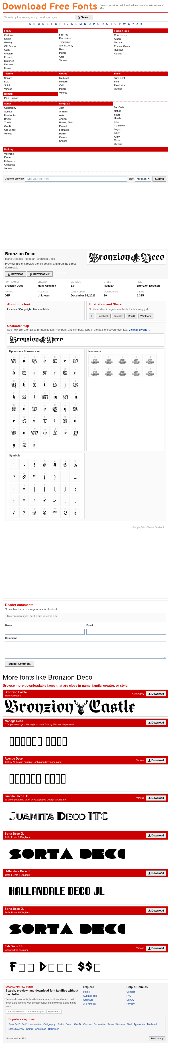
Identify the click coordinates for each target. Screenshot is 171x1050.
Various (63, 60)
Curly (7, 49)
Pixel (129, 1024)
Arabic (117, 39)
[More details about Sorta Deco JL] (85, 853)
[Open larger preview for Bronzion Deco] (126, 257)
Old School (10, 46)
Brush (7, 119)
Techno (8, 73)
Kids (116, 122)
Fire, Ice (63, 34)
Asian (62, 115)
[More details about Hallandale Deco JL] (85, 890)
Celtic (62, 85)
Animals (63, 111)
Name (8, 625)
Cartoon (8, 35)
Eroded (8, 57)
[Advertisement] (85, 216)
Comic (7, 39)
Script (7, 103)
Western (8, 53)
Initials (62, 53)
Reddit (131, 316)
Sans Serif (14, 1024)
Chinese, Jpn (121, 35)
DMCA (130, 999)
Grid (61, 56)
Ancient (63, 119)
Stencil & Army (16, 1029)
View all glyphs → (140, 329)
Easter (7, 157)
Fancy (7, 31)
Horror (7, 68)
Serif (116, 81)
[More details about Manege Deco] (85, 740)
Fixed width (120, 85)
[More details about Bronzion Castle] (85, 707)
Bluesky (118, 316)
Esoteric (63, 126)
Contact (130, 991)
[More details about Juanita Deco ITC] (85, 815)
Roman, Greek (122, 46)
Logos (117, 129)
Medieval (64, 78)
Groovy (8, 42)
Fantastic (64, 129)
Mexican (118, 42)
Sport (117, 114)
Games (63, 137)
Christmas (9, 164)
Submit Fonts (90, 995)
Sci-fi (7, 85)
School (8, 111)
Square (8, 78)
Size (131, 178)
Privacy (130, 1003)
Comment (11, 638)
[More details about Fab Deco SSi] (85, 966)
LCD (6, 81)
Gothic (63, 73)
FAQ (128, 995)
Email (89, 625)
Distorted (9, 61)
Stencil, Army (66, 45)
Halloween (9, 161)
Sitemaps (88, 999)
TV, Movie (119, 125)
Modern (63, 81)
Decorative (65, 38)
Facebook (103, 316)
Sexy (117, 133)
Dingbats (64, 103)
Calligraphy (10, 107)
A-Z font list (89, 1003)
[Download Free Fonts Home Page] (50, 6)
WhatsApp (145, 316)
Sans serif (119, 78)
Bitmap (8, 93)
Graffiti (7, 126)
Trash (7, 122)
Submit (159, 178)
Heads (117, 118)
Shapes (63, 141)
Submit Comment (19, 663)
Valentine (9, 153)
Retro (62, 49)
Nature (117, 111)
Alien (61, 107)
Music (117, 140)
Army (117, 136)
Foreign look (121, 31)
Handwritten (10, 115)
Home (86, 991)
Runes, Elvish (66, 122)
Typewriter (65, 42)
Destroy (8, 64)
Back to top (157, 1038)
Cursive (87, 1024)
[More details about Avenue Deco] (85, 778)
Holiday (8, 149)
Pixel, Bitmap (11, 98)
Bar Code (119, 107)
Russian (118, 49)
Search (85, 17)
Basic (117, 73)
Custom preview (14, 178)
